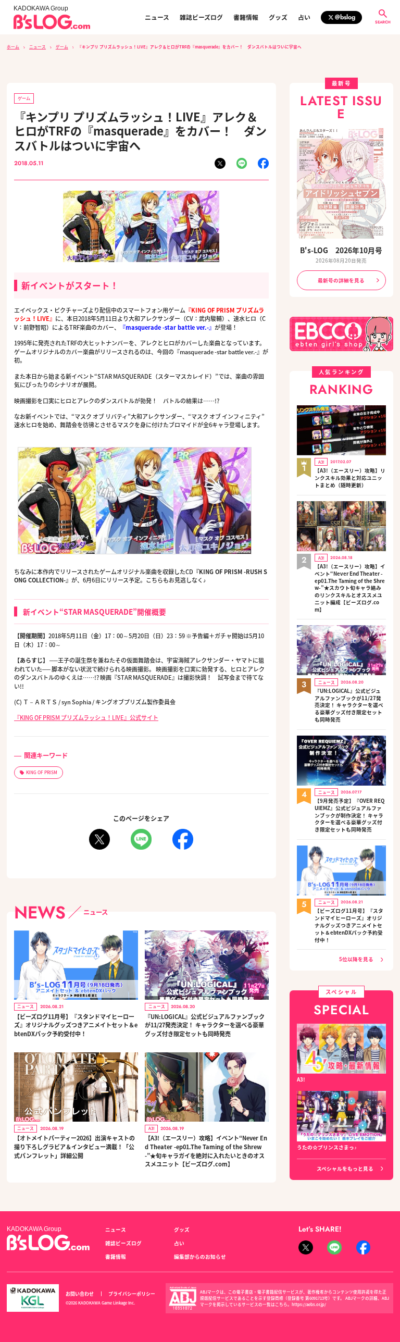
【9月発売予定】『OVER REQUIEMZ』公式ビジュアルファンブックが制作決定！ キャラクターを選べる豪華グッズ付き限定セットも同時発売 (349, 815)
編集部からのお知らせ (200, 1256)
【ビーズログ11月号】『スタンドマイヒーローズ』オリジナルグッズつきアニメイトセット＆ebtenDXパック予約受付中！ (76, 1025)
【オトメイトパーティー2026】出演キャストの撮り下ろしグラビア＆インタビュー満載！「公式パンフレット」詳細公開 (74, 1146)
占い (304, 17)
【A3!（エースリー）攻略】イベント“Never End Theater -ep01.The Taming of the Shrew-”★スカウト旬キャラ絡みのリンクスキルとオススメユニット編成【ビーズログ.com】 (350, 588)
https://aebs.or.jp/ (309, 1304)
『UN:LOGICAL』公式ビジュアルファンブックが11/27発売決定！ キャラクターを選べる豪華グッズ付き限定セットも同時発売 (205, 1025)
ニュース (157, 17)
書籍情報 (245, 17)
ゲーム (62, 46)
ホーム (13, 46)
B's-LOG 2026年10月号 (341, 250)
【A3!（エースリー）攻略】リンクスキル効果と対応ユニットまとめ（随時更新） (350, 478)
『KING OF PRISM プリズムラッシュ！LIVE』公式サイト (86, 717)
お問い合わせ (80, 1293)
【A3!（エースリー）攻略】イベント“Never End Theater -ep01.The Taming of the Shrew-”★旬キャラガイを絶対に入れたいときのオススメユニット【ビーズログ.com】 (206, 1151)
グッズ (278, 17)
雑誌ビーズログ (201, 17)
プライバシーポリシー (131, 1293)
